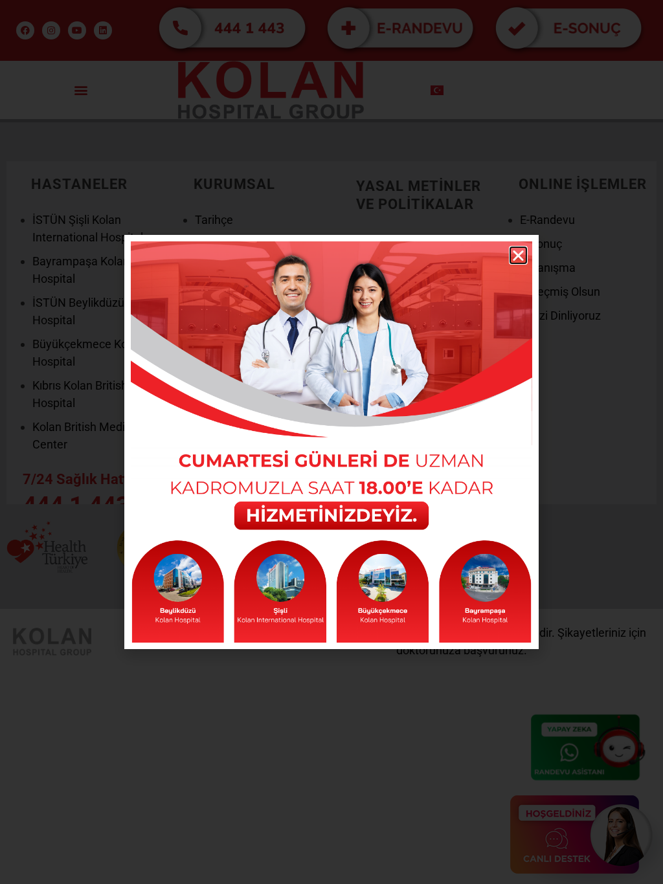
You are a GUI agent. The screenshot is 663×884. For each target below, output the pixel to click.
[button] (518, 255)
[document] (331, 442)
